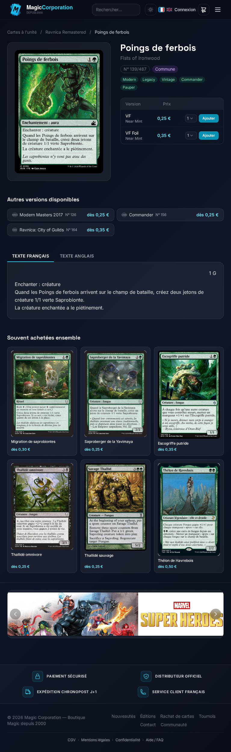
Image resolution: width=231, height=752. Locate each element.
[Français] (161, 10)
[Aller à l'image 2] (217, 595)
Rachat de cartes (177, 716)
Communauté (174, 724)
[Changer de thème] (150, 9)
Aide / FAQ (154, 740)
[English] (169, 10)
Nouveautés (123, 716)
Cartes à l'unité (22, 32)
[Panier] (203, 9)
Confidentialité (128, 740)
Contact (148, 724)
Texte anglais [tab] (77, 255)
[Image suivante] (215, 614)
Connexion (185, 9)
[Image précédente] (15, 614)
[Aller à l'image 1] (211, 595)
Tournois (207, 716)
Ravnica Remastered (65, 32)
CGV (71, 740)
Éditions (148, 716)
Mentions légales (95, 740)
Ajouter (208, 118)
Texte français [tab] (30, 255)
